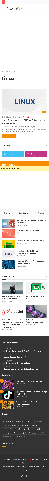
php (26, 429)
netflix (35, 425)
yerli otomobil (19, 437)
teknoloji (22, 433)
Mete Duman (8, 117)
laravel (25, 425)
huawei (15, 425)
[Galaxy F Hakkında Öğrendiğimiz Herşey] (36, 311)
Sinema (24, 470)
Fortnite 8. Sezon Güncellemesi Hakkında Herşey (29, 403)
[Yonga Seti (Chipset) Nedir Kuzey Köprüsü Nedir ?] (8, 264)
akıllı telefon (8, 421)
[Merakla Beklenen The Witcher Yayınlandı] (12, 288)
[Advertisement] (24, 38)
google (39, 421)
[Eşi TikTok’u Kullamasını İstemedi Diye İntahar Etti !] (8, 395)
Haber (38, 466)
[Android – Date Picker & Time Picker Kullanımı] (8, 223)
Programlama (15, 466)
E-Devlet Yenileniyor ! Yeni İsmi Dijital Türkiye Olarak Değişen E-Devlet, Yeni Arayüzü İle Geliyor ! (12, 323)
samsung (36, 429)
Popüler (7, 213)
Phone (18, 429)
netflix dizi (7, 429)
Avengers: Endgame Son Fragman (30, 381)
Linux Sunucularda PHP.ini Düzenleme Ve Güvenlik (27, 252)
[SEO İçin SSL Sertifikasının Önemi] (36, 288)
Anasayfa (6, 72)
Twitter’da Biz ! (8, 443)
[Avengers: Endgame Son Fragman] (8, 384)
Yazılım (24, 466)
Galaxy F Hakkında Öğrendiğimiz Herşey (34, 321)
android (20, 421)
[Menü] (3, 8)
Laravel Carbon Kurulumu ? (28, 230)
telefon (32, 433)
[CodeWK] (15, 8)
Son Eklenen (24, 213)
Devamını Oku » (9, 136)
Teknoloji (31, 466)
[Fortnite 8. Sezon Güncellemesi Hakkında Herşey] (8, 405)
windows (7, 437)
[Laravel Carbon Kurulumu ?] (8, 233)
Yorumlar (41, 213)
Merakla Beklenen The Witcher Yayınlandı (11, 297)
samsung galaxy (9, 433)
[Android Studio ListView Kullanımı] (8, 244)
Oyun (44, 466)
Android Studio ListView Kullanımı (31, 241)
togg (41, 433)
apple (29, 421)
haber (6, 425)
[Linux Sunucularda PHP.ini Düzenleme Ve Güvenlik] (8, 254)
